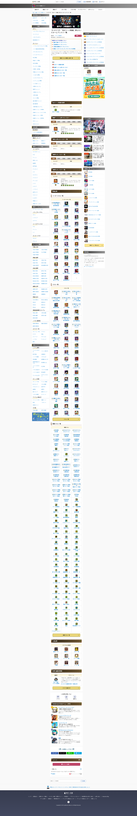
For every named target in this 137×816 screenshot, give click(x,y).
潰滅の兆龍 (43, 273)
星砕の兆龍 (43, 262)
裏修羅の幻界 (44, 289)
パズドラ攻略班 (58, 35)
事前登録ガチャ (57, 798)
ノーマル (35, 339)
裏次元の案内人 (44, 299)
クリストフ (35, 177)
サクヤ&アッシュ (36, 151)
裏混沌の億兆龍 (36, 283)
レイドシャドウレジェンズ (65, 715)
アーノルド (35, 180)
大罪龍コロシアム (37, 92)
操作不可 (43, 386)
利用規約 (66, 796)
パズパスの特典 (44, 369)
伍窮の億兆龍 (36, 265)
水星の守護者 (44, 249)
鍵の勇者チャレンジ (37, 100)
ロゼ (34, 154)
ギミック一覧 (36, 381)
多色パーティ (36, 143)
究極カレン (35, 200)
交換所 (42, 20)
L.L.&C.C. (35, 197)
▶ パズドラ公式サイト (89, 266)
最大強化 (35, 354)
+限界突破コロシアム (37, 106)
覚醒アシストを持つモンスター (61, 67)
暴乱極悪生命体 (44, 265)
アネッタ (35, 241)
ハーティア (35, 217)
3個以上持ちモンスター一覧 (60, 70)
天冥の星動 (43, 312)
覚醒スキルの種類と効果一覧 (66, 58)
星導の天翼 (43, 315)
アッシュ (35, 157)
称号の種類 (43, 410)
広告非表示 (88, 1)
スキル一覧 (66, 419)
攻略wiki (50, 798)
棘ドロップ (35, 391)
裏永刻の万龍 (36, 281)
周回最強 (43, 143)
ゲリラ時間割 (36, 22)
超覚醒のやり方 (44, 359)
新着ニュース (94, 798)
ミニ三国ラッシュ (37, 83)
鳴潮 (60, 738)
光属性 (68, 121)
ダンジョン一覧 (36, 331)
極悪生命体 (43, 275)
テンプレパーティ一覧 (37, 209)
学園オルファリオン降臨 (38, 72)
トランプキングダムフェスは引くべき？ (95, 39)
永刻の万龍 (35, 273)
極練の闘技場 (44, 323)
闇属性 (74, 121)
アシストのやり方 (36, 351)
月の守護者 (43, 252)
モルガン (35, 238)
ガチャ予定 (64, 9)
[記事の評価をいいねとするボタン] (66, 696)
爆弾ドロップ (44, 391)
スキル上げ (43, 356)
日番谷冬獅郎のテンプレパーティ (61, 46)
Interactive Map (105, 796)
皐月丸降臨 (35, 63)
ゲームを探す (43, 798)
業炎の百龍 (35, 270)
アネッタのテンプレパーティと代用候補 (95, 62)
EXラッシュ (35, 121)
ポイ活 (95, 1)
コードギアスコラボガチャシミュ (93, 44)
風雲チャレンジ (36, 89)
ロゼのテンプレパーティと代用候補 (94, 42)
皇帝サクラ (35, 192)
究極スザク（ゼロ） (37, 203)
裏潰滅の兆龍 (44, 281)
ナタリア (35, 186)
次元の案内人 (36, 299)
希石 (34, 402)
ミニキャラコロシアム (38, 77)
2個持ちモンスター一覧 (59, 73)
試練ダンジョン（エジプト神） (39, 112)
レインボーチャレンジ (38, 54)
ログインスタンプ (44, 375)
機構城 (34, 294)
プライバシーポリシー (74, 796)
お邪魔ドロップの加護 (76, 550)
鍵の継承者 (35, 103)
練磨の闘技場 (36, 326)
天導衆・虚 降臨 (36, 69)
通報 (81, 769)
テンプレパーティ (82, 9)
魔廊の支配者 (36, 291)
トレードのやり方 (36, 366)
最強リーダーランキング (91, 36)
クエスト (100, 9)
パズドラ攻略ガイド (40, 5)
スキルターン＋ (36, 386)
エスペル (35, 220)
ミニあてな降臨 (36, 74)
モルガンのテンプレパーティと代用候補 (95, 56)
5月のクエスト (36, 124)
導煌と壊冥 (35, 312)
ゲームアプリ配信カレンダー (69, 798)
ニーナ (34, 183)
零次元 (34, 307)
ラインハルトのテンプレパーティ (93, 53)
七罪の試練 (35, 95)
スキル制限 (43, 384)
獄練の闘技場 (36, 323)
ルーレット (43, 394)
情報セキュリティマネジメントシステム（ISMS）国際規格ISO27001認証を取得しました (70, 787)
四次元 (34, 302)
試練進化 (43, 354)
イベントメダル (36, 399)
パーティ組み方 (36, 372)
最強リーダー (46, 9)
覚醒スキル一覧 (66, 635)
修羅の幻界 (35, 289)
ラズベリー (35, 195)
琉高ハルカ (35, 160)
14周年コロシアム (37, 86)
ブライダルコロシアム (38, 51)
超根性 (34, 389)
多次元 (34, 304)
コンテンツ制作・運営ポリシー (55, 796)
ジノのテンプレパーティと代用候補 (94, 50)
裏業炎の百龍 (36, 278)
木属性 (63, 121)
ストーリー (35, 336)
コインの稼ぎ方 (44, 351)
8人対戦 (43, 366)
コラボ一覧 (73, 9)
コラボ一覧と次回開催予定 (92, 59)
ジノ (34, 232)
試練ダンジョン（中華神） (39, 109)
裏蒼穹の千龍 (44, 278)
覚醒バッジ (43, 399)
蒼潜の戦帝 (35, 317)
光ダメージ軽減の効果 (59, 64)
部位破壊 (43, 372)
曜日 (34, 341)
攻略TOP (37, 9)
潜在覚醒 (35, 359)
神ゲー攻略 (35, 12)
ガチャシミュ (91, 9)
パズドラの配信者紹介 (37, 132)
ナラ (34, 171)
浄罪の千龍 (43, 260)
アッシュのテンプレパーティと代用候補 (95, 47)
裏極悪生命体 (44, 283)
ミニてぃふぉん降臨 (37, 80)
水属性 (58, 121)
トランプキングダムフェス (39, 31)
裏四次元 (43, 302)
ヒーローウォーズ (63, 722)
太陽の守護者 (36, 254)
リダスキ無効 (36, 394)
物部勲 (34, 163)
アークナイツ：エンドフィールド (66, 707)
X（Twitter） (89, 74)
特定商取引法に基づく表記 (87, 796)
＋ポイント (43, 402)
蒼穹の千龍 (43, 270)
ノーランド (35, 189)
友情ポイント (36, 405)
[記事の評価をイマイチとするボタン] (58, 696)
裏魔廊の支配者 (44, 291)
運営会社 (35, 796)
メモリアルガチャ (37, 37)
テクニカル (43, 336)
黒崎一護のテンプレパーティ (60, 42)
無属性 (79, 121)
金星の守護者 (36, 252)
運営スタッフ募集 (43, 796)
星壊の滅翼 (35, 315)
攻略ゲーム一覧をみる (94, 245)
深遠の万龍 (35, 262)
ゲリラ (34, 334)
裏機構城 (43, 294)
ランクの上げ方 (36, 375)
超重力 (42, 389)
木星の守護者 (36, 249)
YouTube (99, 74)
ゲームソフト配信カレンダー (83, 798)
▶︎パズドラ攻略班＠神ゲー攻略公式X (69, 683)
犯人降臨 (35, 57)
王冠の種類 (35, 410)
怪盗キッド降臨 (36, 60)
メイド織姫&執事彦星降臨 (38, 48)
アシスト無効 (44, 381)
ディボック (35, 169)
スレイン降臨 (36, 98)
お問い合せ (97, 796)
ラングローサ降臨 (37, 66)
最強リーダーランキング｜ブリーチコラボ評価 (64, 48)
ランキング (43, 339)
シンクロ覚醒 (36, 356)
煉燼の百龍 (35, 260)
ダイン (34, 214)
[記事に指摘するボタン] (74, 696)
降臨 (42, 334)
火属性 (53, 121)
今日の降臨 (43, 22)
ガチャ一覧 (43, 17)
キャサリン (35, 174)
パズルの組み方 (36, 369)
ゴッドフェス (36, 34)
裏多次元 (43, 304)
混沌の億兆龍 (36, 275)
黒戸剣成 (35, 166)
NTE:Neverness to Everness (66, 730)
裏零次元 (43, 307)
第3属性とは (44, 362)
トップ (29, 796)
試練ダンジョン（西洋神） (39, 118)
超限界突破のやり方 (36, 362)
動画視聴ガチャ (36, 40)
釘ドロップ (35, 384)
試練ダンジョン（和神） (38, 115)
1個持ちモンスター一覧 (59, 75)
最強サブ (55, 9)
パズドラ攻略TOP (66, 688)
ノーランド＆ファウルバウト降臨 (40, 46)
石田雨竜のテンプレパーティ (60, 44)
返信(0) (53, 773)
